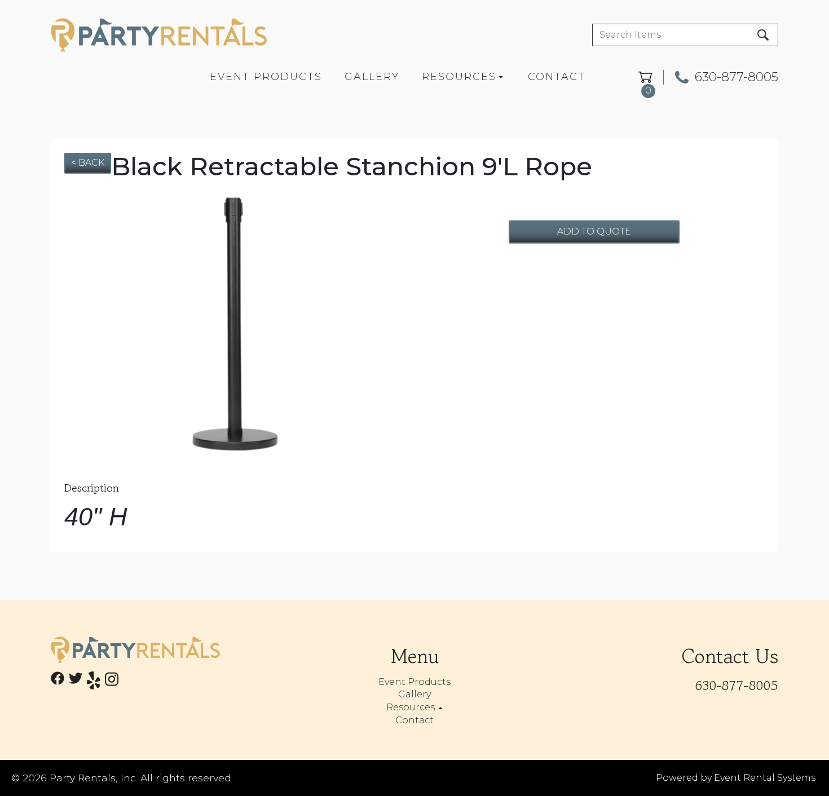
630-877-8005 (736, 77)
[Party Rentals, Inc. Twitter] (75, 682)
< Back (87, 162)
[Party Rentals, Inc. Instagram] (111, 682)
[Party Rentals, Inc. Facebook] (57, 682)
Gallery (372, 76)
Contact (556, 76)
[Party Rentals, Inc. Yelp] (93, 682)
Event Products (266, 76)
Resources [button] (411, 707)
